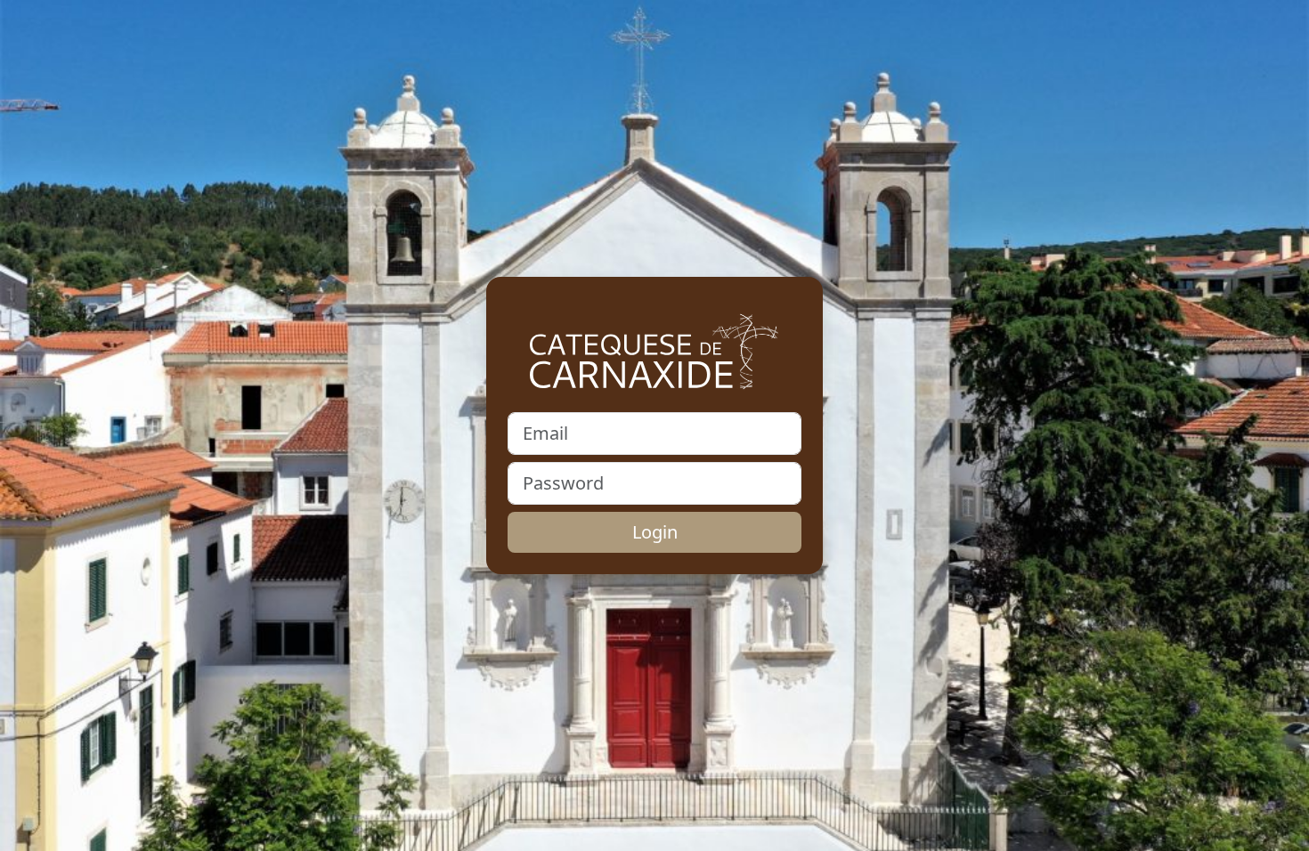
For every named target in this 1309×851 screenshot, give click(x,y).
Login (655, 532)
